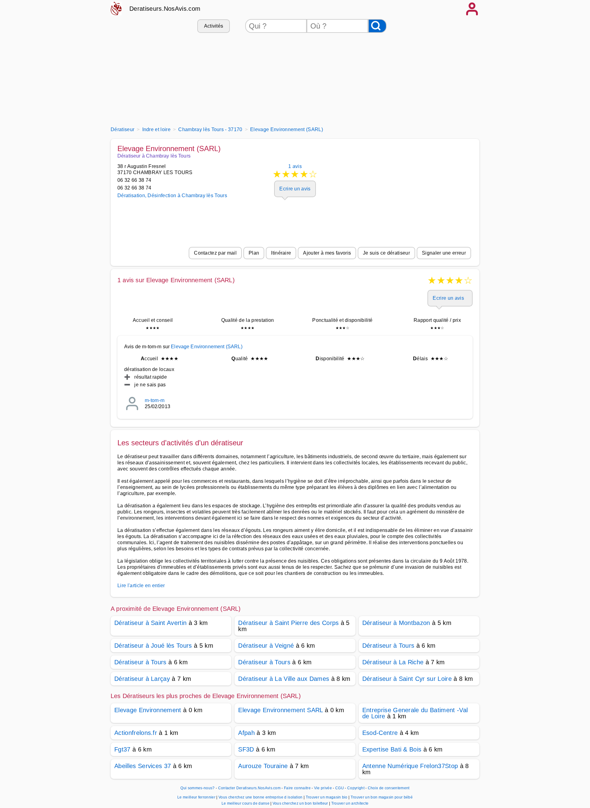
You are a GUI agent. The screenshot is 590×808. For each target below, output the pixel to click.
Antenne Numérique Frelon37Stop (410, 766)
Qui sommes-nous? (197, 788)
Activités (213, 26)
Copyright (356, 788)
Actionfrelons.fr (135, 732)
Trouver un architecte (350, 803)
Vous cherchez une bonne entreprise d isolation (261, 797)
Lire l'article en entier (141, 585)
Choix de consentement (389, 788)
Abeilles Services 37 (142, 766)
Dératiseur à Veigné (266, 645)
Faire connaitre (297, 788)
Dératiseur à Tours (388, 645)
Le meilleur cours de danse (246, 803)
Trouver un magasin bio (327, 797)
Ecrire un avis (294, 188)
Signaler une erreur (444, 253)
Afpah (246, 732)
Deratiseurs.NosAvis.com (164, 8)
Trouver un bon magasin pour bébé (382, 797)
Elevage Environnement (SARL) (206, 346)
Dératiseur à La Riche (393, 662)
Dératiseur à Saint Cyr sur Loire (407, 678)
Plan (254, 253)
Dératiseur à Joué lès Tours (153, 645)
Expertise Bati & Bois (392, 749)
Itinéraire (281, 253)
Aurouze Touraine (263, 766)
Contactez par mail (215, 253)
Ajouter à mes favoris (327, 253)
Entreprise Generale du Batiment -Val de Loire (415, 713)
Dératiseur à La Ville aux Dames (283, 678)
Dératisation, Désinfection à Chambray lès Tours (172, 195)
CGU (339, 788)
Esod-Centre (380, 732)
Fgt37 (122, 749)
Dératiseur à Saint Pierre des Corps (288, 622)
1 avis (295, 172)
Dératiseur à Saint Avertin (150, 622)
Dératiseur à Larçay (142, 678)
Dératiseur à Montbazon (396, 622)
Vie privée (323, 788)
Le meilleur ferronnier (196, 797)
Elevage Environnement (147, 710)
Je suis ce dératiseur (386, 253)
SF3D (246, 749)
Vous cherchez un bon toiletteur (301, 803)
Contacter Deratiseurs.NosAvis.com (249, 788)
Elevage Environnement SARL (280, 710)
